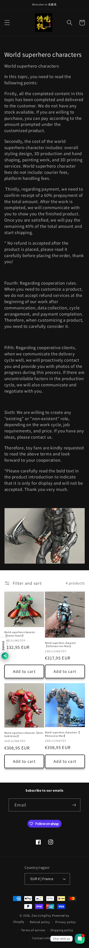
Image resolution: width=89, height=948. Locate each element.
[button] (7, 23)
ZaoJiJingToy (41, 915)
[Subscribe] (74, 805)
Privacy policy (65, 922)
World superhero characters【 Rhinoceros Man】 (62, 734)
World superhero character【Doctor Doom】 (19, 633)
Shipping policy (61, 930)
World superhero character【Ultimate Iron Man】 (60, 644)
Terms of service (33, 930)
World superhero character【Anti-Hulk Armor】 (24, 734)
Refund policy (40, 922)
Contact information (47, 938)
